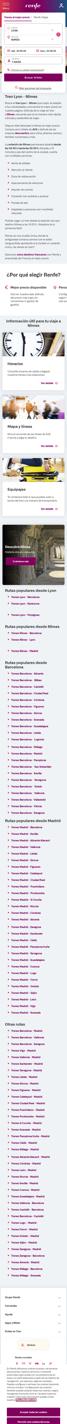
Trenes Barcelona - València (27, 792)
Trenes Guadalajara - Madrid (28, 1196)
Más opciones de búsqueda (35, 88)
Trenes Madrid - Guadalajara (28, 959)
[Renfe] (33, 6)
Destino (14, 37)
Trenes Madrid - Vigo (23, 1005)
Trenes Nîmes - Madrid (24, 650)
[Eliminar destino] (52, 39)
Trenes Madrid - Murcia (24, 906)
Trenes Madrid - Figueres (26, 866)
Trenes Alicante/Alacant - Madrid (30, 1156)
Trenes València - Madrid (25, 1057)
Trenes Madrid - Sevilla (24, 833)
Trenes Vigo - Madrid (23, 1050)
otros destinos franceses (32, 254)
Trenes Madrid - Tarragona (26, 953)
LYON (14, 30)
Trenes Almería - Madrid (25, 1262)
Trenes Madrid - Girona (24, 860)
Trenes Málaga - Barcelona (26, 1268)
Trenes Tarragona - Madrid (26, 1070)
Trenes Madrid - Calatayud (26, 873)
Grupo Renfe (12, 1297)
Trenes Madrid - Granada (27, 1012)
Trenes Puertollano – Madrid (27, 1109)
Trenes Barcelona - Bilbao (26, 680)
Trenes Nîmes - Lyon (23, 639)
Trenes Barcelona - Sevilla (26, 773)
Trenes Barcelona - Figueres (27, 706)
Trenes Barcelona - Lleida (26, 732)
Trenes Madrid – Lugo (24, 973)
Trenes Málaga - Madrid (25, 1149)
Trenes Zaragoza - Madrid (26, 1249)
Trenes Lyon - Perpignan (25, 614)
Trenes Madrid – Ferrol (25, 979)
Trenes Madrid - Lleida (24, 853)
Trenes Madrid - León (24, 999)
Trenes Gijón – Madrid (24, 1242)
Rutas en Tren (13, 1331)
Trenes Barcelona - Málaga (26, 746)
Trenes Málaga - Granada (26, 1275)
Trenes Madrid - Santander (27, 933)
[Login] (61, 5)
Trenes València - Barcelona (27, 1202)
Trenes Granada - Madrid (26, 1129)
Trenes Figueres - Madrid (26, 1090)
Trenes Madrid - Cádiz (24, 940)
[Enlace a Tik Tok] (50, 1364)
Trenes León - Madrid (23, 1170)
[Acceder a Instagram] (23, 1364)
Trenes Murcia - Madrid (24, 1176)
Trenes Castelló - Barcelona (27, 1209)
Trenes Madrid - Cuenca (25, 966)
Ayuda (8, 1314)
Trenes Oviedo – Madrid (25, 1235)
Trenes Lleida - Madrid (24, 1076)
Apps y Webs (12, 1322)
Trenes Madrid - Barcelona (26, 827)
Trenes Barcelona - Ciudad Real (29, 693)
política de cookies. (26, 1400)
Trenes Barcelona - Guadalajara (29, 726)
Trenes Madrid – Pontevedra (28, 893)
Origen (14, 28)
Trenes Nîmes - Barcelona (26, 633)
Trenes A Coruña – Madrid (26, 1122)
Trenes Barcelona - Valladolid (28, 799)
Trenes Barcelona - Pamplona (28, 760)
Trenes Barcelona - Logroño (27, 739)
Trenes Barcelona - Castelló (27, 686)
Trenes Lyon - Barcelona (25, 596)
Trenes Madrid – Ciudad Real (28, 879)
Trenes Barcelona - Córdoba (28, 699)
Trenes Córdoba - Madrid (26, 1163)
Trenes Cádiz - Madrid (24, 1142)
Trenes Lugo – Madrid (23, 1222)
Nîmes (10, 114)
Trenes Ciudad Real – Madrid (28, 1103)
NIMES (15, 39)
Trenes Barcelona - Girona (26, 713)
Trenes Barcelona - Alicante (27, 673)
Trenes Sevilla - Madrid (24, 1183)
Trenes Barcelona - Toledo (26, 786)
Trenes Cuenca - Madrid (25, 1189)
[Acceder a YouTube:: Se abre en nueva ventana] (37, 1364)
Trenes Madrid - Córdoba (26, 912)
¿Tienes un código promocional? (27, 70)
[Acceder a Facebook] (17, 1364)
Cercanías (11, 1305)
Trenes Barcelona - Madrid (27, 753)
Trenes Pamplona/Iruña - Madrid (30, 1136)
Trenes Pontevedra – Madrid (27, 1116)
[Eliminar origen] (52, 30)
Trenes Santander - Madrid (27, 1063)
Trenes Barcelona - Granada (27, 719)
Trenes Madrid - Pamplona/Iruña (30, 946)
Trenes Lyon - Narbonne (25, 603)
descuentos (22, 133)
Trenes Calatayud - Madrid (26, 1096)
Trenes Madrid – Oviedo (25, 986)
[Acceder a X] (30, 1364)
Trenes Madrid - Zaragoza (26, 926)
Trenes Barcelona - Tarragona (28, 779)
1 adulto (16, 61)
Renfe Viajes (41, 17)
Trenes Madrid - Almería (25, 919)
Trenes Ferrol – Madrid (24, 1229)
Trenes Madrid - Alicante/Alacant (30, 840)
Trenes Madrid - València (25, 846)
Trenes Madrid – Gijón (24, 992)
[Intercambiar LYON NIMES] (58, 34)
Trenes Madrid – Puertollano (28, 886)
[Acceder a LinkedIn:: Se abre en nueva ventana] (43, 1364)
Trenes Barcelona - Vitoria (26, 806)
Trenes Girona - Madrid (24, 1083)
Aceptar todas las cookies (33, 1412)
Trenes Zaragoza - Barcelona (28, 1255)
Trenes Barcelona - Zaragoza (28, 812)
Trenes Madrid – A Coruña (26, 899)
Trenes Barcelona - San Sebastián (31, 766)
